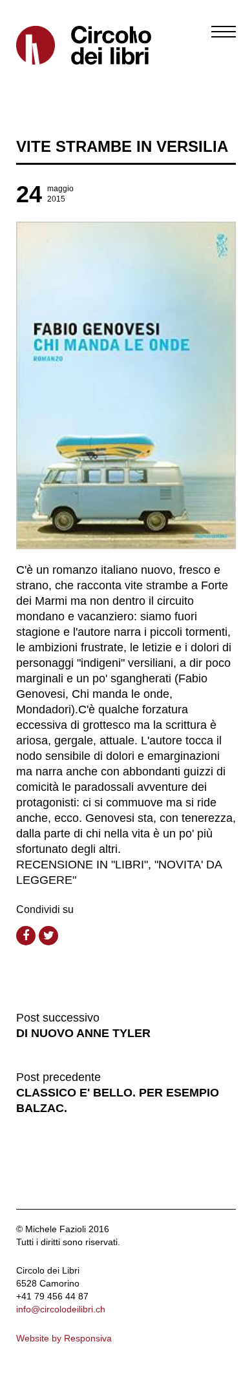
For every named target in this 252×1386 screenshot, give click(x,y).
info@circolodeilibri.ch (60, 1309)
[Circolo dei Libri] (66, 45)
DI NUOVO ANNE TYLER (83, 1033)
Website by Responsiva (64, 1338)
